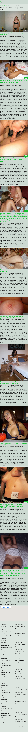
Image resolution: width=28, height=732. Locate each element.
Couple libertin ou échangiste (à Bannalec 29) (7, 625)
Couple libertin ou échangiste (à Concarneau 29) (7, 654)
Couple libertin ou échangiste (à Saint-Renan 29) (21, 714)
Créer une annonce (22, 2)
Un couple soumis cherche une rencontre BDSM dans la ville (13, 270)
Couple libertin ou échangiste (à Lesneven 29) (7, 721)
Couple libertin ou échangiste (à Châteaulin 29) (6, 647)
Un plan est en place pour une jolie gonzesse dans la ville (11, 317)
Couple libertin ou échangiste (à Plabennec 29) (20, 644)
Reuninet (3, 2)
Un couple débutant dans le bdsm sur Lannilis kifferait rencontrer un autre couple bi (12, 506)
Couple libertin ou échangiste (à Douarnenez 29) (7, 665)
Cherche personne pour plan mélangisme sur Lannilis (13, 444)
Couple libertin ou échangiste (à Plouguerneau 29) (19, 671)
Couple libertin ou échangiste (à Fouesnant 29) (6, 679)
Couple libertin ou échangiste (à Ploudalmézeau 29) (19, 658)
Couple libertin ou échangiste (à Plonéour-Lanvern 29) (20, 651)
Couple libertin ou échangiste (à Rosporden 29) (20, 701)
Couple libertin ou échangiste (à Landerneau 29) (6, 701)
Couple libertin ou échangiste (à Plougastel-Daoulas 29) (21, 665)
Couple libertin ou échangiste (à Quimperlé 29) (20, 694)
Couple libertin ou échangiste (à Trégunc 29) (21, 725)
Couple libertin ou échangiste (7, 5)
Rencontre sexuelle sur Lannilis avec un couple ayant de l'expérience (13, 382)
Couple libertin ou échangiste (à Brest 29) (6, 630)
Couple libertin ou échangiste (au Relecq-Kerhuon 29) (6, 715)
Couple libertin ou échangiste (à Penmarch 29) (20, 638)
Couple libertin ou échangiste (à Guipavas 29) (7, 696)
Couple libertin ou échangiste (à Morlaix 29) (20, 632)
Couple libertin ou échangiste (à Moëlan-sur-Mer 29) (21, 626)
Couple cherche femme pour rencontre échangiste (13, 33)
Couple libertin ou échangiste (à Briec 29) (6, 634)
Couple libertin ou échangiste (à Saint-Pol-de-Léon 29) (20, 708)
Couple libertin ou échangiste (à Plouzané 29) (21, 677)
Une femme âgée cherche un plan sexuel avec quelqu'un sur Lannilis (13, 81)
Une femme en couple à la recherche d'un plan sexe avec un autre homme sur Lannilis (13, 159)
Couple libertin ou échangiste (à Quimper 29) (21, 688)
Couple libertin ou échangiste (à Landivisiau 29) (6, 708)
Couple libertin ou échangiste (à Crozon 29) (6, 659)
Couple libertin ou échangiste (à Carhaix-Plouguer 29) (6, 640)
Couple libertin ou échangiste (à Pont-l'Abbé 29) (21, 683)
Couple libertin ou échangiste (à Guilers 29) (6, 691)
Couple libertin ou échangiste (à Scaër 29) (20, 720)
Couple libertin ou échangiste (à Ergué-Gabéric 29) (5, 672)
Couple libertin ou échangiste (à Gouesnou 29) (6, 685)
